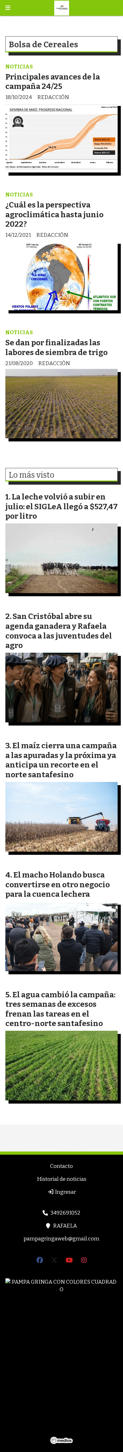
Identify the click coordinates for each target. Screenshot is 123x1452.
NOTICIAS (19, 66)
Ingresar (65, 1192)
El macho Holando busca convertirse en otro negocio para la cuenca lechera (57, 884)
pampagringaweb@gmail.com (61, 1238)
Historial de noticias (61, 1179)
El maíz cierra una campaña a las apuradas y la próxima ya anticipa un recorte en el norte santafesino (61, 760)
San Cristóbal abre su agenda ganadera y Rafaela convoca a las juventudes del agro (58, 631)
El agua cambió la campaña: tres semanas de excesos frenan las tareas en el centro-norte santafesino (60, 1009)
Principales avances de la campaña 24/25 (52, 81)
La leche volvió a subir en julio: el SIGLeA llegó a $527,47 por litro (61, 506)
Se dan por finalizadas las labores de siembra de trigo (56, 347)
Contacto (61, 1166)
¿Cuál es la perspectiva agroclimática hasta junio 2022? (54, 214)
